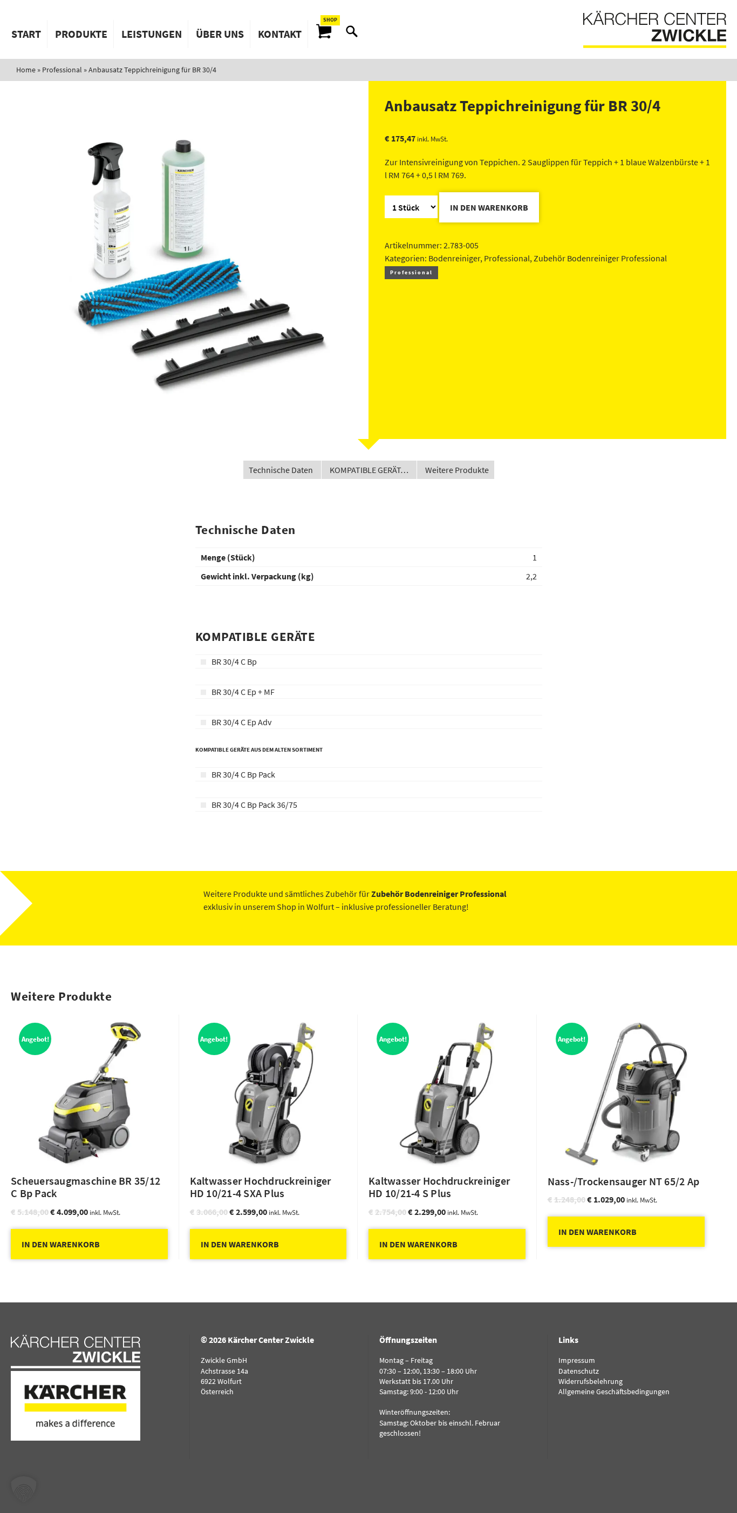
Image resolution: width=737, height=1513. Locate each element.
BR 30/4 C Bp (234, 661)
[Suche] (351, 31)
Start (26, 33)
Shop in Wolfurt (305, 906)
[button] (23, 1489)
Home (26, 70)
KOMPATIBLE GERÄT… (369, 469)
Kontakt (280, 33)
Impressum (576, 1360)
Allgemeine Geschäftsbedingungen (614, 1391)
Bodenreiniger (454, 258)
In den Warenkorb (489, 207)
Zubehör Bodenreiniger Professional (600, 258)
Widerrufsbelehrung (590, 1381)
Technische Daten (281, 469)
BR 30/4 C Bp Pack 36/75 (254, 804)
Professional (62, 70)
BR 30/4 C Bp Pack (243, 774)
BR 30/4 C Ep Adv (241, 722)
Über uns (220, 33)
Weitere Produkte (457, 469)
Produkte (81, 33)
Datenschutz (578, 1371)
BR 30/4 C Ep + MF (243, 691)
